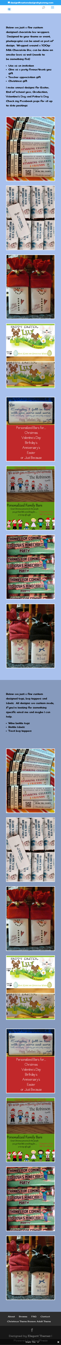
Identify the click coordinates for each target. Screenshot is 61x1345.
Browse (23, 1316)
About (11, 1316)
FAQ (33, 1316)
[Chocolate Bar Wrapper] (30, 179)
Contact (45, 1316)
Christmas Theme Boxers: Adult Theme (29, 1321)
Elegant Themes (39, 1335)
